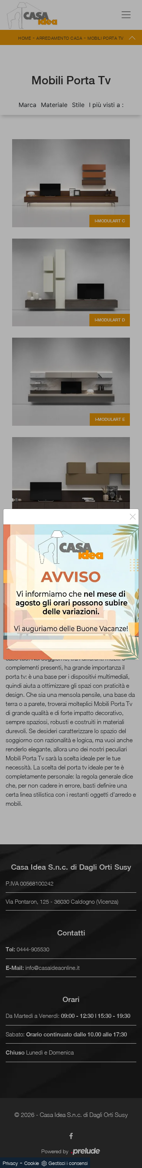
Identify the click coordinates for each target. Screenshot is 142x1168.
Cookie (31, 1163)
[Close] (133, 516)
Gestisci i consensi (67, 1163)
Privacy (10, 1163)
